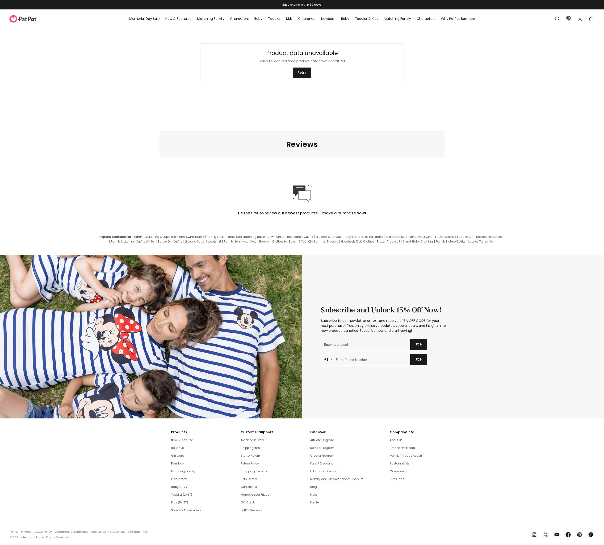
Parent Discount (321, 463)
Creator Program (322, 456)
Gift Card (177, 456)
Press (314, 495)
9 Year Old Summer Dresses (318, 241)
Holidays (177, 448)
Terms (13, 532)
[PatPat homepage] (30, 19)
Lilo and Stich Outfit (330, 237)
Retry (302, 72)
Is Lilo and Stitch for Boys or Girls (409, 237)
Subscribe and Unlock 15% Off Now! (381, 310)
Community (398, 471)
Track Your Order (252, 440)
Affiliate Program (322, 440)
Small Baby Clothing (418, 241)
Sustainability (400, 463)
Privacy (26, 532)
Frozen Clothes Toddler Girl (454, 237)
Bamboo (177, 463)
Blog (313, 487)
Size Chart (397, 479)
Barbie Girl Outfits (170, 241)
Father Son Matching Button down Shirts (255, 237)
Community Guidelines (71, 532)
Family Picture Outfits (451, 241)
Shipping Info (250, 448)
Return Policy (250, 463)
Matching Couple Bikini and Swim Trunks (174, 237)
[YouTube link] (557, 534)
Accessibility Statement (108, 532)
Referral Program (322, 448)
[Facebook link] (568, 534)
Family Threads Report (406, 456)
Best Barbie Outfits (300, 237)
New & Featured (182, 440)
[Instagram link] (534, 534)
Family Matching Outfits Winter (133, 241)
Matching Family (183, 471)
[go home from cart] (591, 19)
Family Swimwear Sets (240, 241)
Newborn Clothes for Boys (277, 241)
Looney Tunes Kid (480, 241)
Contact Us (249, 487)
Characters (179, 479)
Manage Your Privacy (256, 495)
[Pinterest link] (579, 534)
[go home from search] (557, 19)
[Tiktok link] (591, 534)
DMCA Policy (43, 532)
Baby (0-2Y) (180, 487)
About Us (396, 440)
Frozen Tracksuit (388, 241)
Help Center (249, 479)
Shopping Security (254, 471)
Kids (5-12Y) (179, 502)
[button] (557, 19)
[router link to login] (580, 19)
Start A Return (250, 456)
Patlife (314, 502)
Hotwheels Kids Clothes (357, 241)
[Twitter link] (545, 534)
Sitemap (134, 532)
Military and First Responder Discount (336, 479)
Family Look (215, 237)
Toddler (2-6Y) (181, 495)
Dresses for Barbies (489, 237)
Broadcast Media (402, 448)
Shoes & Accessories (186, 510)
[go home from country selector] (568, 19)
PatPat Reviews (251, 510)
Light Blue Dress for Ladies (364, 237)
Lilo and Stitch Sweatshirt (203, 241)
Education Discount (324, 471)
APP (145, 532)
